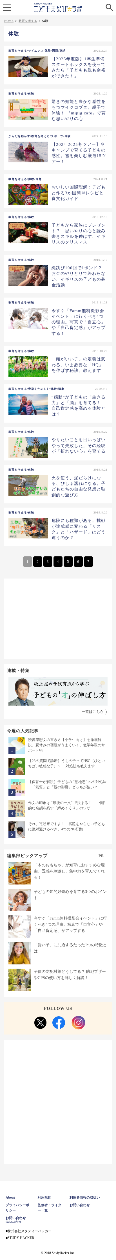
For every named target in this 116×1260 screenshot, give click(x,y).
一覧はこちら (93, 711)
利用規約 (44, 1197)
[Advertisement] (58, 618)
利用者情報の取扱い (85, 1197)
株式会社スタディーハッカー (30, 1231)
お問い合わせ (80, 1205)
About (10, 1197)
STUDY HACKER (21, 1238)
